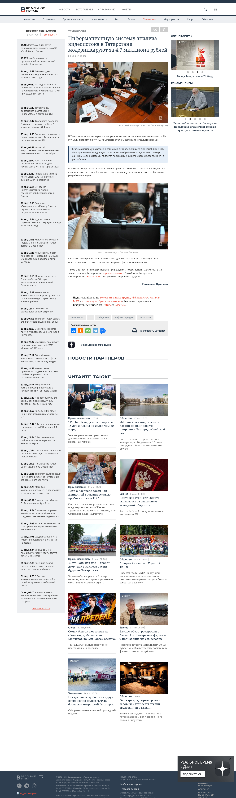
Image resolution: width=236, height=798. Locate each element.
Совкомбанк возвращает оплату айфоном (37, 310)
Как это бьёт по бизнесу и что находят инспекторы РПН (142, 506)
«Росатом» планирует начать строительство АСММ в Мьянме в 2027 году (40, 345)
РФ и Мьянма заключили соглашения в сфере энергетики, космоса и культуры (39, 358)
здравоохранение (113, 273)
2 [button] (192, 72)
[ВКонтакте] (155, 29)
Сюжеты (125, 9)
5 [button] (204, 119)
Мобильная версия (131, 784)
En (215, 9)
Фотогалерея (84, 9)
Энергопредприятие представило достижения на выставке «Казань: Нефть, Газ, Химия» (91, 431)
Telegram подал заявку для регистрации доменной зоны (40, 320)
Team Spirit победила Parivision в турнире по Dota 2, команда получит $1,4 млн (39, 124)
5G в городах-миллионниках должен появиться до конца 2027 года (39, 74)
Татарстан (145, 317)
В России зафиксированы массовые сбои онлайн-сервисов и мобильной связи (38, 581)
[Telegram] (95, 330)
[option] (195, 55)
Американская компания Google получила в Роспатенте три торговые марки (39, 387)
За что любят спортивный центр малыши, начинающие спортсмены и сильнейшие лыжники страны (90, 572)
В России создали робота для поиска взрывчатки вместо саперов (38, 440)
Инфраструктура (124, 317)
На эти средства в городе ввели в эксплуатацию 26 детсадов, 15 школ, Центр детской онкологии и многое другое (142, 435)
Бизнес (131, 19)
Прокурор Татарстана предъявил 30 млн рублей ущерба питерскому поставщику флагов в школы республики (143, 641)
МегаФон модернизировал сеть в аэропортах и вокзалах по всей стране (41, 490)
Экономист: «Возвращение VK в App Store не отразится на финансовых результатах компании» (39, 208)
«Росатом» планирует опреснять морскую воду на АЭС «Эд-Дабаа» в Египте (39, 48)
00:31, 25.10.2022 (77, 56)
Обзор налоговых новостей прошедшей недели (92, 705)
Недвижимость (99, 19)
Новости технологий (41, 31)
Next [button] (216, 55)
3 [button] (197, 72)
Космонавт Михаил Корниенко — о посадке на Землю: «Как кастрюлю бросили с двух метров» (40, 257)
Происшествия (77, 486)
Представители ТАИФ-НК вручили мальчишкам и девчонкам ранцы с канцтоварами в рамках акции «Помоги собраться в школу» (143, 572)
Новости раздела (41, 608)
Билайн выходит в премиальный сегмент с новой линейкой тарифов (38, 61)
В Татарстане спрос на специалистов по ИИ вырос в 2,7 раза (40, 427)
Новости (64, 9)
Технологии (149, 19)
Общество (207, 19)
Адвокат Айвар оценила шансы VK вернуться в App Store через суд (41, 222)
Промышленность (73, 19)
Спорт (190, 19)
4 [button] (202, 72)
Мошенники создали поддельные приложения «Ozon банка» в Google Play (39, 242)
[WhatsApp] (88, 330)
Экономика (49, 19)
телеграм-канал (110, 297)
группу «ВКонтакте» (135, 297)
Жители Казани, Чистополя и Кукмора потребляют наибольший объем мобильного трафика (40, 597)
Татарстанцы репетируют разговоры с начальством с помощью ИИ (37, 110)
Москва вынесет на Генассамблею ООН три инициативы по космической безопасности (38, 281)
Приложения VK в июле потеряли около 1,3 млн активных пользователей (41, 453)
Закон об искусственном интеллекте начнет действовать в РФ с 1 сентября (40, 150)
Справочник (106, 9)
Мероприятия (171, 19)
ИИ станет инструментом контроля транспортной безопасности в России (37, 191)
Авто (117, 19)
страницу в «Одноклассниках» (102, 301)
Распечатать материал (152, 330)
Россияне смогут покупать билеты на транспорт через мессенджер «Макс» (38, 566)
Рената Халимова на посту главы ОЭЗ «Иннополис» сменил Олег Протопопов (39, 176)
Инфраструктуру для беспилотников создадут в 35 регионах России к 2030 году (39, 400)
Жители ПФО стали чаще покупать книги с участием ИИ (39, 414)
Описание (203, 789)
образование (94, 276)
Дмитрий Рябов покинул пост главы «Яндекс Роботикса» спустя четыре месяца (40, 163)
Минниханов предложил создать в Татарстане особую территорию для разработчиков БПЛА (39, 373)
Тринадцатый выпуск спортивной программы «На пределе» (92, 639)
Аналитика (29, 19)
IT (90, 317)
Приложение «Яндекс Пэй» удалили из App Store (40, 502)
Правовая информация (205, 784)
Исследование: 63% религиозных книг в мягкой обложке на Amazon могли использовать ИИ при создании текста (41, 89)
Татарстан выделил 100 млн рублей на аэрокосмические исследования (41, 526)
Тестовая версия (129, 788)
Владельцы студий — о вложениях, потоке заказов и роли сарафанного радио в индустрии (141, 709)
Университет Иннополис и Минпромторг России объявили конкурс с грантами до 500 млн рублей (40, 297)
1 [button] (187, 72)
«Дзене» (120, 305)
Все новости (50, 35)
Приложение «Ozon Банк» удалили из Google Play (39, 465)
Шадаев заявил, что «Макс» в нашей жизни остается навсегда (39, 539)
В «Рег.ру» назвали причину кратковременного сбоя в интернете (40, 331)
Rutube (107, 305)
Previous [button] (173, 55)
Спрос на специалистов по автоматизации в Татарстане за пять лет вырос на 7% (41, 137)
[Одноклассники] (164, 29)
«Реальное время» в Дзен (96, 345)
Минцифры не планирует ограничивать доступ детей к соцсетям (39, 552)
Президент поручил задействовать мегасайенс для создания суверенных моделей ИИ (40, 513)
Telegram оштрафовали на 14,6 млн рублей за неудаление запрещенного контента (41, 476)
